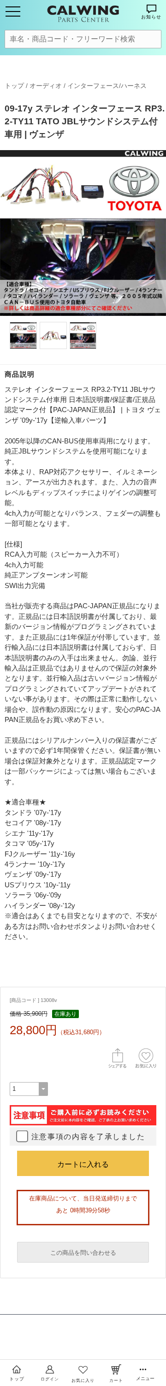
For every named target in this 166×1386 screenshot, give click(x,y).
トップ (14, 85)
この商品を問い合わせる (83, 1252)
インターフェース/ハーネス (107, 85)
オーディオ (46, 85)
